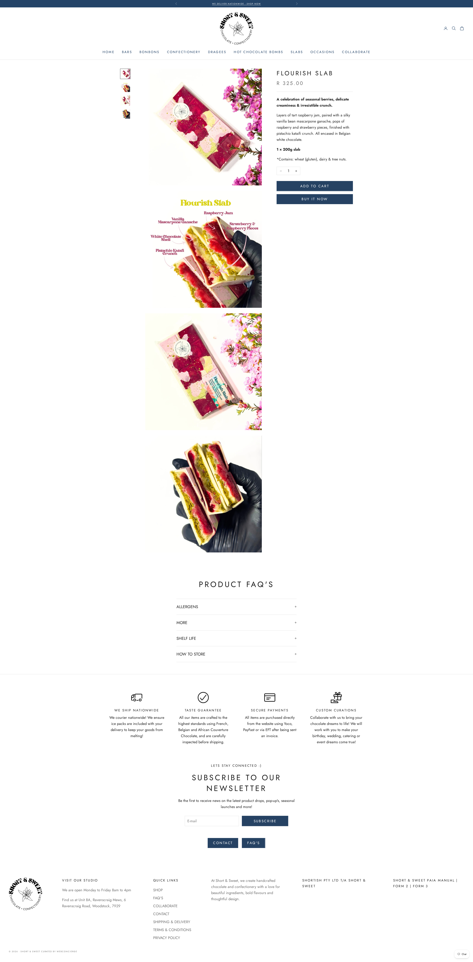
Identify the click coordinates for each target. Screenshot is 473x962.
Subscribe (265, 821)
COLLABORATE (356, 52)
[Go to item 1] (125, 74)
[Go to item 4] (125, 114)
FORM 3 (420, 886)
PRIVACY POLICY (166, 938)
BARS (127, 52)
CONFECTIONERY (184, 52)
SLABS (297, 52)
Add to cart (314, 186)
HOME (109, 52)
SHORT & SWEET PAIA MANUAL (424, 880)
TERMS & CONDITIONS (172, 930)
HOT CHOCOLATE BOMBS (258, 52)
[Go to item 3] (125, 100)
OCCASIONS (322, 52)
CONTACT (223, 842)
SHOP (158, 890)
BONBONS (149, 52)
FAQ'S (158, 898)
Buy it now (315, 199)
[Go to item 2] (125, 87)
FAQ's (253, 842)
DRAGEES (217, 52)
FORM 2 (400, 886)
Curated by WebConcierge (59, 951)
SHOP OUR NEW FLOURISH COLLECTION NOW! (236, 3)
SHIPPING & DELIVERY (171, 922)
